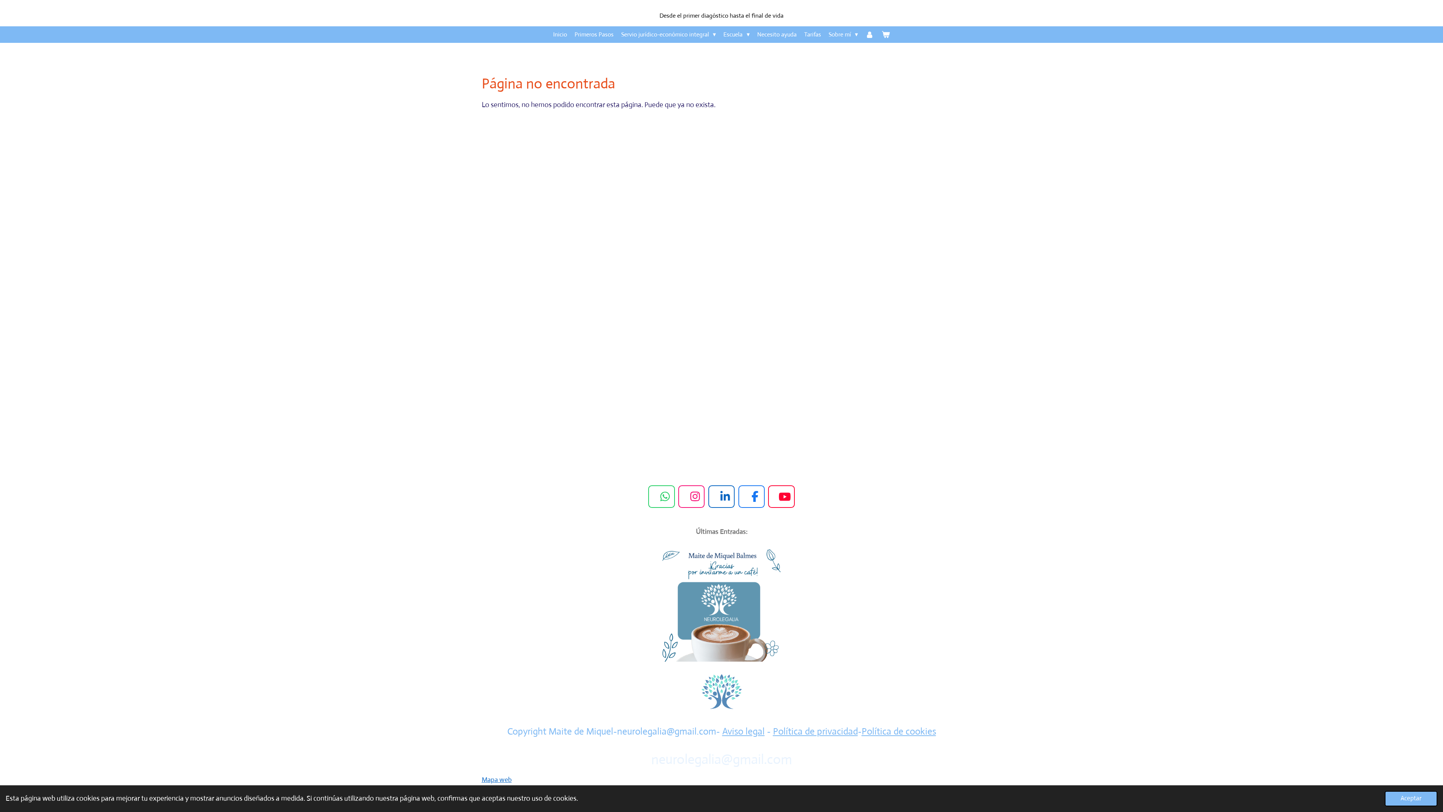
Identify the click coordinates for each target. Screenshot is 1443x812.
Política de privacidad (815, 731)
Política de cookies (899, 731)
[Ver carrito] (886, 34)
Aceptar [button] (1411, 798)
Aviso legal (743, 731)
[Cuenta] (869, 34)
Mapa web (497, 780)
